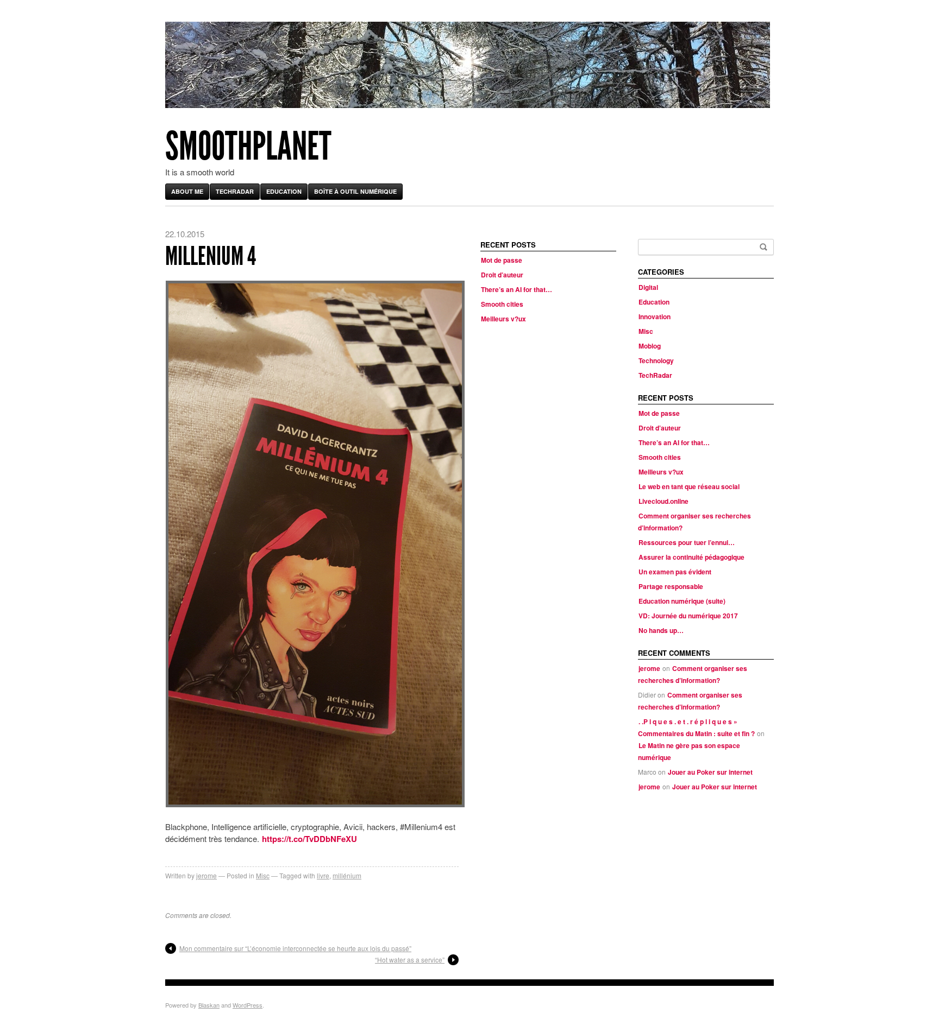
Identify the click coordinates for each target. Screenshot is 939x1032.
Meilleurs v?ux (503, 319)
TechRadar (235, 191)
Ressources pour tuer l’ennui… (686, 542)
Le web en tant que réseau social (689, 486)
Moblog (649, 346)
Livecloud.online (663, 501)
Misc (263, 875)
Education (284, 191)
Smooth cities (502, 304)
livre (323, 875)
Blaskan (209, 1005)
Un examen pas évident (674, 572)
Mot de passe (501, 260)
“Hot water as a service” (410, 959)
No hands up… (661, 630)
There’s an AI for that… (516, 289)
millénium (347, 875)
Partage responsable (670, 586)
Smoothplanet (248, 146)
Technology (656, 360)
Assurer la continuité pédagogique (691, 557)
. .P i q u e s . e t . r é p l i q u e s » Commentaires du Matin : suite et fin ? (696, 727)
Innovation (654, 316)
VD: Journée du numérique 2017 (688, 616)
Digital (648, 287)
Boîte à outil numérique (355, 191)
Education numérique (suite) (681, 601)
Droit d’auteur (502, 275)
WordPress (247, 1005)
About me (187, 191)
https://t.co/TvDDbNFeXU (309, 839)
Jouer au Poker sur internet (710, 772)
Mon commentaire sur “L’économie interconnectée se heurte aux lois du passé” (295, 948)
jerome (206, 875)
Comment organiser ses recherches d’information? (692, 674)
